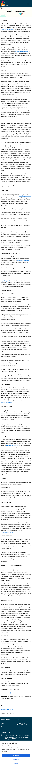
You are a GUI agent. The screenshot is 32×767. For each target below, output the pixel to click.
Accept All (16, 755)
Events (3, 725)
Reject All (16, 763)
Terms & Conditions (23, 725)
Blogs (2, 723)
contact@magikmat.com (7, 709)
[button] (28, 4)
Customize (16, 759)
